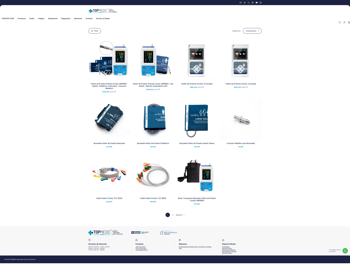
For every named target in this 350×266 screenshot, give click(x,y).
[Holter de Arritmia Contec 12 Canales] (197, 60)
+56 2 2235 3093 (140, 248)
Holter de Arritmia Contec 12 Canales (197, 84)
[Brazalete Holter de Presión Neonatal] (109, 119)
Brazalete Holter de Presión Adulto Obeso (196, 143)
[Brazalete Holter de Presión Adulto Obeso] (197, 119)
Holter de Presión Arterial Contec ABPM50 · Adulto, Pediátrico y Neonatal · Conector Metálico (109, 86)
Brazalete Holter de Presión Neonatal (109, 143)
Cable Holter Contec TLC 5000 (109, 198)
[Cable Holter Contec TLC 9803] (153, 174)
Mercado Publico (227, 253)
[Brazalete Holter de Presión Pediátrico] (153, 119)
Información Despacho (228, 250)
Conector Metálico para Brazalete (241, 143)
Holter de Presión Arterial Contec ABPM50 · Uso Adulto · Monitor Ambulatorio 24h (153, 85)
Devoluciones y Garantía (229, 251)
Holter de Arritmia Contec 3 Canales (241, 84)
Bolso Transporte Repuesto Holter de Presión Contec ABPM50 (197, 199)
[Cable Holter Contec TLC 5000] (109, 174)
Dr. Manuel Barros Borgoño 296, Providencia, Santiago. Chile (195, 247)
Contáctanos (226, 246)
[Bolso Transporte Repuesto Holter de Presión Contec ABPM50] (197, 174)
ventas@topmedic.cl (141, 250)
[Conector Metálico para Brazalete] (241, 119)
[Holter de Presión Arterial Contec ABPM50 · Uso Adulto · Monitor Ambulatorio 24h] (153, 60)
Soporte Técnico (227, 248)
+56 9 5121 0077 (140, 246)
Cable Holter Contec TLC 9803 (153, 198)
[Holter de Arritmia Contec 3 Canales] (241, 60)
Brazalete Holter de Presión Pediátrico (153, 143)
